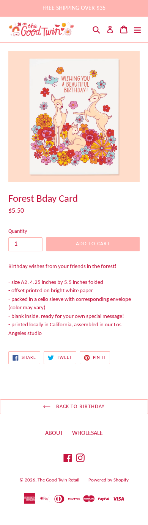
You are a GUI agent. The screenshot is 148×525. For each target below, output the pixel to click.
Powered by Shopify (108, 480)
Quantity (17, 231)
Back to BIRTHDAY (79, 407)
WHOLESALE (87, 433)
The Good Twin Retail (58, 480)
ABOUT (54, 433)
